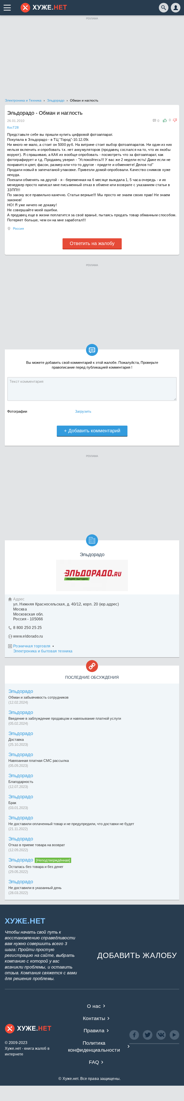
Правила (94, 1030)
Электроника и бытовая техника (42, 651)
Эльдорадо (20, 691)
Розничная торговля (32, 646)
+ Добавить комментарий (92, 430)
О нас (94, 1006)
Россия (18, 228)
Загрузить (83, 411)
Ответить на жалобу (92, 243)
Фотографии (17, 411)
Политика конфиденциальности (94, 1046)
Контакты (94, 1018)
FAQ (94, 1062)
